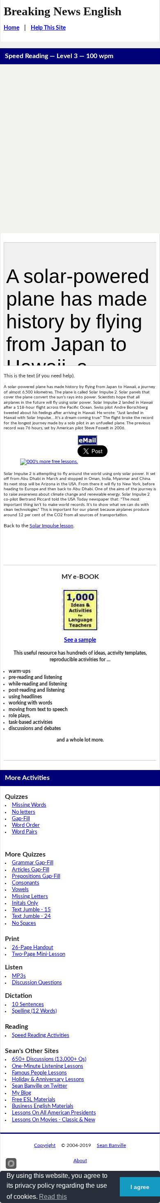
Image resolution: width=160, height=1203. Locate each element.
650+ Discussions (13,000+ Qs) (49, 1059)
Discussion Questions (37, 982)
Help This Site (48, 28)
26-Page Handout (32, 947)
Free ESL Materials (33, 1099)
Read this (53, 1196)
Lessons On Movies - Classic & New (53, 1120)
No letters (23, 812)
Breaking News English (62, 11)
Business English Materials (42, 1106)
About (80, 1160)
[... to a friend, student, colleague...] (87, 439)
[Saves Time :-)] (80, 609)
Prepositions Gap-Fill (36, 876)
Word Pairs (24, 832)
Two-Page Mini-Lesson (38, 954)
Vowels (20, 889)
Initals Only (25, 903)
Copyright (44, 1145)
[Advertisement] (80, 148)
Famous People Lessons (39, 1073)
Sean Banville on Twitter (39, 1086)
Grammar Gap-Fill (32, 863)
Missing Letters (30, 896)
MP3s (19, 976)
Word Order (26, 825)
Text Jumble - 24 (31, 916)
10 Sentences (28, 1004)
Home (11, 28)
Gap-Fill (21, 819)
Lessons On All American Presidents (54, 1113)
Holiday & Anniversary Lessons (48, 1079)
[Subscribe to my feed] (49, 461)
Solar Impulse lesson (51, 525)
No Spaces (24, 923)
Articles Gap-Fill (30, 870)
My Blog (21, 1093)
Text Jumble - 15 (31, 910)
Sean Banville (111, 1145)
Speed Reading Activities (40, 1035)
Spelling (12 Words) (34, 1011)
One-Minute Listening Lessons (47, 1066)
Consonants (25, 883)
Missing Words (29, 805)
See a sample (80, 640)
